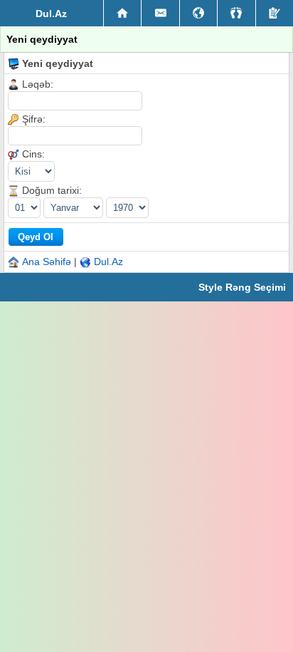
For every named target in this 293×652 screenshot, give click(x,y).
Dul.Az (108, 261)
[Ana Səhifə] (122, 13)
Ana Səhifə (46, 261)
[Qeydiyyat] (274, 13)
